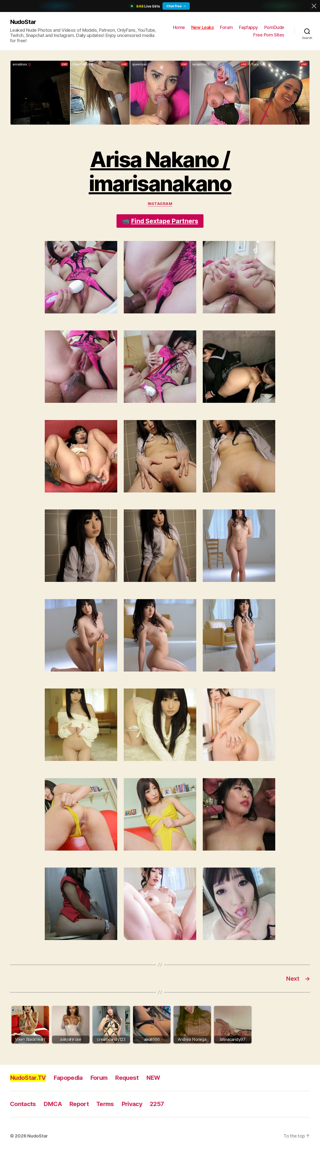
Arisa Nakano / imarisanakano (160, 171)
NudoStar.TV (28, 1077)
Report (79, 1104)
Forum (226, 27)
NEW (153, 1077)
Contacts (23, 1104)
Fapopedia (68, 1077)
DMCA (53, 1104)
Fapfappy (248, 27)
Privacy (132, 1104)
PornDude (274, 27)
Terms (105, 1104)
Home (179, 27)
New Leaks (202, 27)
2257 (157, 1104)
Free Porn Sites (268, 34)
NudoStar (23, 21)
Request (126, 1077)
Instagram (160, 204)
